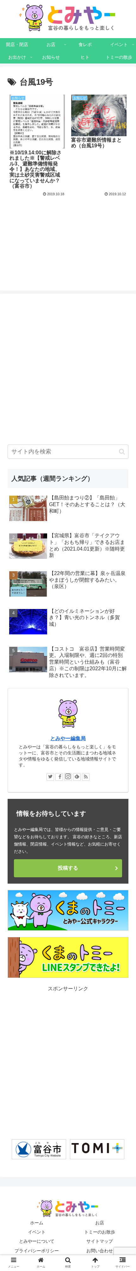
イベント (37, 1231)
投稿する (68, 868)
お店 (99, 1222)
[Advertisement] (68, 229)
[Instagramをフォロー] (68, 777)
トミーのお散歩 (99, 1231)
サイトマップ (99, 1241)
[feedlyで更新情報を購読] (77, 777)
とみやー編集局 (68, 738)
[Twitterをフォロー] (50, 777)
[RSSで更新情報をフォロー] (86, 777)
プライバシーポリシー (37, 1250)
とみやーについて (36, 1241)
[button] (121, 451)
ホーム (36, 1222)
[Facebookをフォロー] (59, 777)
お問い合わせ (99, 1250)
